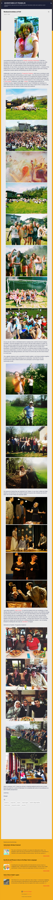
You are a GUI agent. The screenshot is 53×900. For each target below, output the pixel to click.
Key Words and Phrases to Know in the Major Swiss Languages (20, 860)
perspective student (16, 805)
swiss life (24, 805)
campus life (13, 802)
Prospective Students (27, 73)
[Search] (51, 3)
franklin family (7, 805)
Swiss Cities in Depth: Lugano (11, 875)
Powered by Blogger (27, 891)
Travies (26, 81)
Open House (18, 610)
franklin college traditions (35, 802)
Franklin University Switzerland (31, 60)
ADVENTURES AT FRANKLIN (14, 3)
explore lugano (25, 802)
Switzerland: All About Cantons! (12, 845)
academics (6, 802)
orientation (25, 621)
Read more (46, 856)
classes (18, 802)
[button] (48, 12)
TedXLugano (8, 81)
